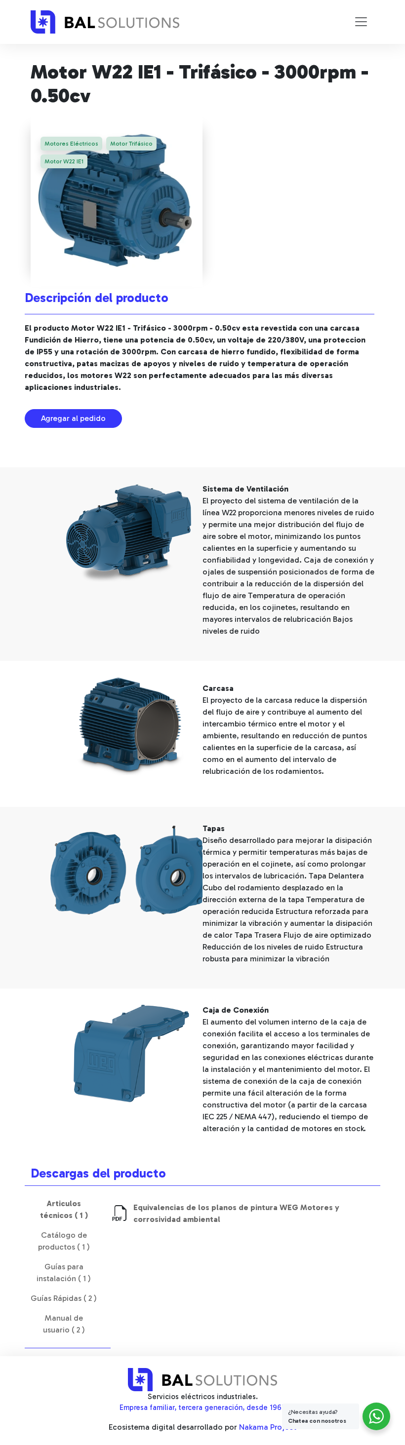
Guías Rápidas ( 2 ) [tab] (64, 1298)
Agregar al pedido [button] (73, 418)
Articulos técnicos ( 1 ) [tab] (64, 1209)
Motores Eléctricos (71, 144)
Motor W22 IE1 (63, 161)
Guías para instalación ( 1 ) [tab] (64, 1272)
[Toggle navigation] (361, 21)
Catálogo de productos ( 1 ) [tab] (64, 1241)
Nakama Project (267, 1427)
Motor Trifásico (131, 144)
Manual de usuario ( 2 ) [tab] (64, 1323)
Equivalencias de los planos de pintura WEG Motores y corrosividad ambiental (236, 1213)
